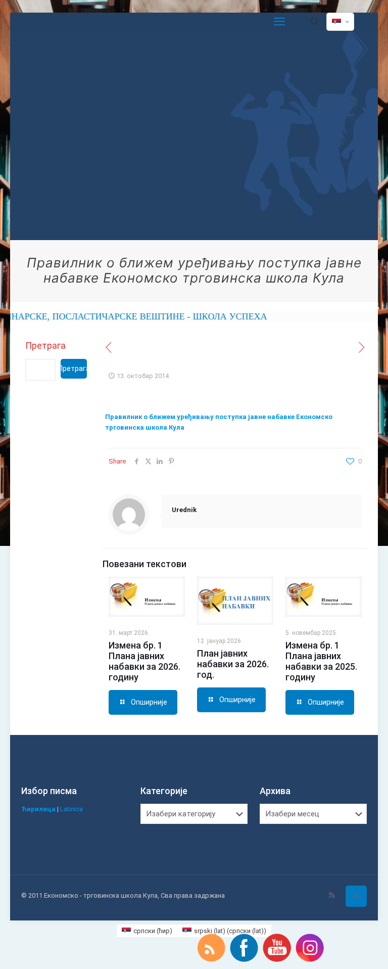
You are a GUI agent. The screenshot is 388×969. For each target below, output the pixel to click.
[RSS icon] (331, 895)
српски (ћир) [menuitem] (152, 931)
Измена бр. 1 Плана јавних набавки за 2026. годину (144, 661)
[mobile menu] (279, 21)
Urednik (184, 510)
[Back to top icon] (356, 896)
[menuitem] (147, 931)
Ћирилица (38, 809)
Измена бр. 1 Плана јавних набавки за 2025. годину (321, 661)
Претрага (45, 345)
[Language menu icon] (340, 22)
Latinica (71, 809)
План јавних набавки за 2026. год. (233, 664)
